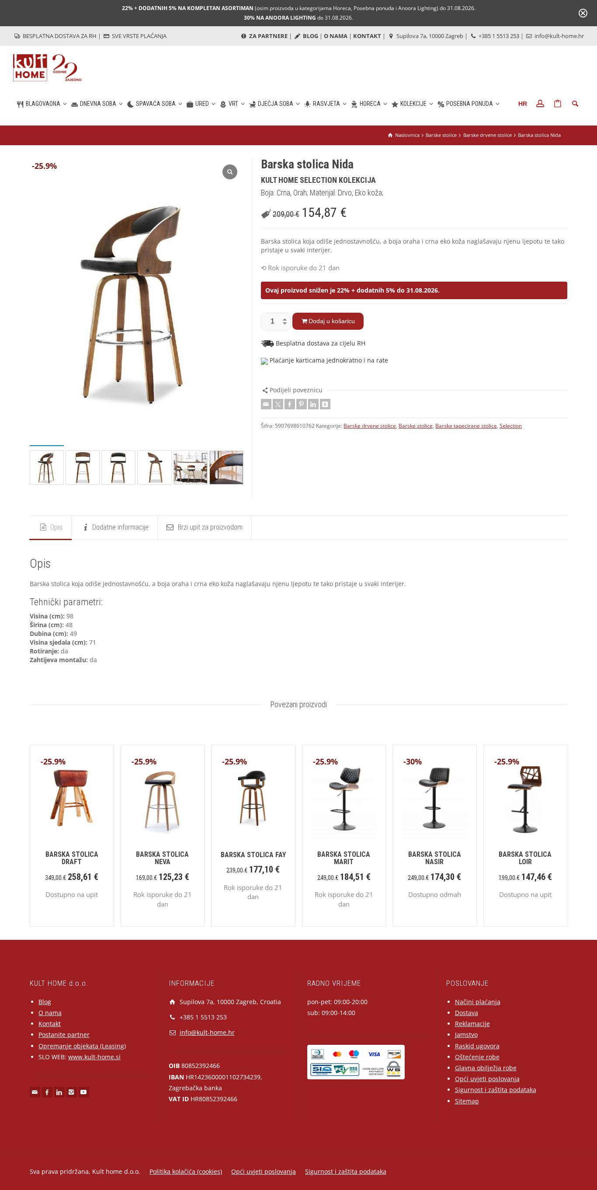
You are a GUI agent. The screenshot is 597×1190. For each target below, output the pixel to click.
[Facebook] (290, 404)
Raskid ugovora (477, 1046)
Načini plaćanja (477, 1002)
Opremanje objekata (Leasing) (82, 1046)
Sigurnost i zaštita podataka (495, 1089)
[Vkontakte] (325, 404)
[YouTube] (84, 1092)
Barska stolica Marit (343, 858)
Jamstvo (466, 1034)
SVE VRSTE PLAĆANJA (139, 36)
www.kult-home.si (94, 1057)
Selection (511, 425)
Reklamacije (472, 1023)
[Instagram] (71, 1092)
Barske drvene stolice (370, 425)
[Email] (266, 404)
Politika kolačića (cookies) (185, 1171)
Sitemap (467, 1101)
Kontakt (49, 1023)
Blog (44, 1002)
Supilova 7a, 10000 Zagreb (429, 36)
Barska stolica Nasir (434, 858)
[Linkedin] (313, 404)
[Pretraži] (575, 104)
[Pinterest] (301, 404)
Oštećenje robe (477, 1057)
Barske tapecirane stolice (466, 425)
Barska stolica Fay (253, 855)
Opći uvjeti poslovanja (487, 1079)
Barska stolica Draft (71, 858)
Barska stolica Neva (162, 858)
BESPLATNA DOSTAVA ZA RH (59, 36)
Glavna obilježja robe (486, 1068)
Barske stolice (416, 425)
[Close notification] (583, 13)
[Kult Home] (47, 67)
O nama (50, 1013)
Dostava (466, 1013)
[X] (278, 404)
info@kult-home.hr (559, 36)
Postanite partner (64, 1034)
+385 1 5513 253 (498, 36)
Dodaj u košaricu (332, 321)
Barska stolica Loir (525, 858)
